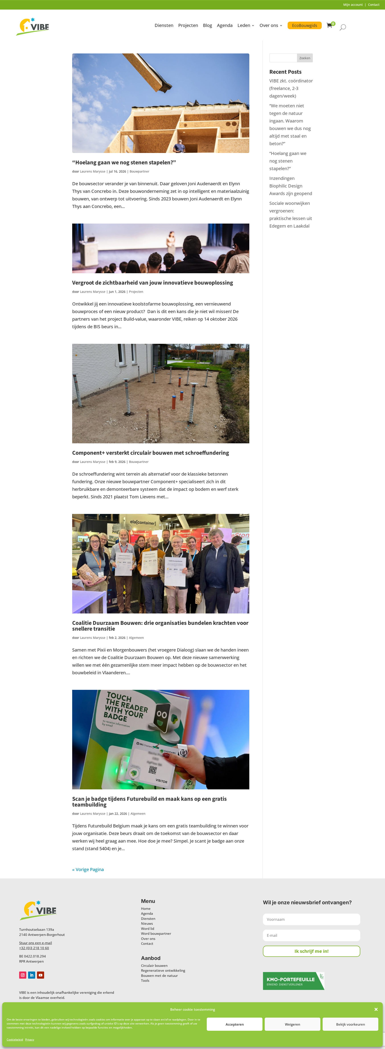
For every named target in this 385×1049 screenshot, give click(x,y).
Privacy (29, 1039)
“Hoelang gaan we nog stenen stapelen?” (124, 162)
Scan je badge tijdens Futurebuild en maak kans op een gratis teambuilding (149, 802)
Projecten (188, 26)
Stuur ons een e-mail (35, 943)
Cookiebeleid (15, 1039)
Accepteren (235, 1024)
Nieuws (147, 923)
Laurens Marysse (92, 171)
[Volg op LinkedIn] (31, 975)
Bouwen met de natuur (159, 975)
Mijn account (353, 4)
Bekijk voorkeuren (350, 1024)
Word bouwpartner (156, 933)
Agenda (225, 26)
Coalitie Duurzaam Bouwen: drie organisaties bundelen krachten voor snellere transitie (160, 626)
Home (146, 908)
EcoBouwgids (304, 25)
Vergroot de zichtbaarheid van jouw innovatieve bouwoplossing (152, 283)
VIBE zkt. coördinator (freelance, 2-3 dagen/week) (291, 88)
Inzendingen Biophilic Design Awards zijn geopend (290, 185)
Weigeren (292, 1024)
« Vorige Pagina (88, 869)
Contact (373, 4)
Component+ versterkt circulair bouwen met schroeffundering (150, 453)
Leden (244, 26)
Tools (145, 980)
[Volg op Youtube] (40, 975)
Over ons (269, 26)
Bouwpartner (139, 171)
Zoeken (304, 58)
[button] (376, 1009)
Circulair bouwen (154, 965)
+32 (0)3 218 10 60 (34, 948)
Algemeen (136, 638)
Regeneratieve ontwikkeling (163, 970)
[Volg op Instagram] (22, 975)
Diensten (164, 26)
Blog (207, 26)
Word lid (147, 928)
